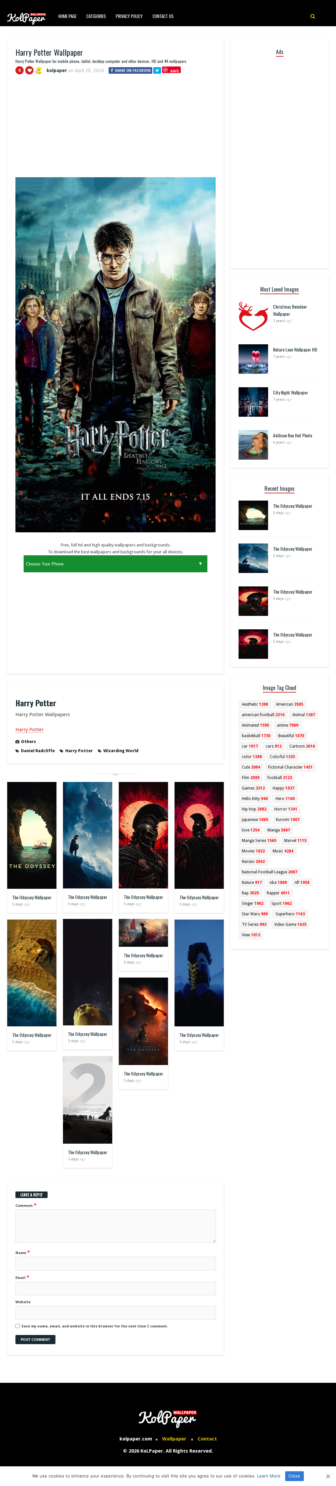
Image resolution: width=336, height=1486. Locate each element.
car (250, 746)
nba (278, 882)
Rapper (278, 893)
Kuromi (288, 819)
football (279, 777)
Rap (250, 893)
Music (283, 851)
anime (287, 725)
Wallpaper (174, 1439)
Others (28, 741)
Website (23, 1302)
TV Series (254, 924)
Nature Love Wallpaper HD (295, 349)
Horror (285, 809)
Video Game (290, 924)
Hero (285, 798)
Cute (251, 767)
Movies (253, 851)
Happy (283, 788)
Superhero (290, 914)
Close (294, 1475)
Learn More (269, 1475)
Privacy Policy (129, 16)
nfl (302, 882)
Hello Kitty (255, 798)
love (251, 830)
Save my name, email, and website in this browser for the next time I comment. (94, 1326)
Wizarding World (120, 750)
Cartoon (302, 746)
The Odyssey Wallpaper (32, 897)
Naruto (253, 861)
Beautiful (291, 735)
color (252, 756)
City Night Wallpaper (290, 392)
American (289, 704)
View (251, 935)
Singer (252, 903)
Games (253, 788)
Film (251, 777)
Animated (255, 725)
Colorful (282, 756)
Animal (303, 715)
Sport (281, 903)
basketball (256, 735)
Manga (278, 830)
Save (174, 71)
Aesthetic (255, 704)
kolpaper (57, 70)
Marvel (295, 840)
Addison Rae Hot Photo (292, 435)
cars (274, 746)
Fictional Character (290, 767)
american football (263, 715)
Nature (252, 882)
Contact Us (163, 16)
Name (22, 1252)
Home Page (67, 16)
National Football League (269, 872)
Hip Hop (254, 809)
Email (22, 1277)
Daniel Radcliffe (38, 750)
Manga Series (259, 840)
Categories (96, 16)
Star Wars (255, 914)
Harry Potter (29, 730)
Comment (25, 1205)
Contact (207, 1439)
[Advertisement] (115, 129)
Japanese (255, 819)
